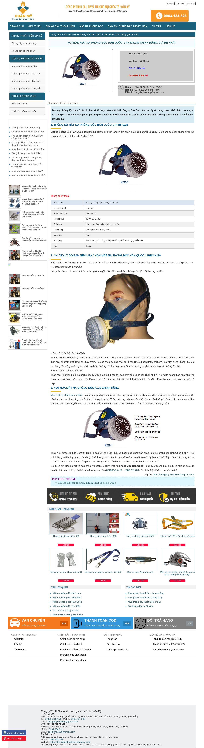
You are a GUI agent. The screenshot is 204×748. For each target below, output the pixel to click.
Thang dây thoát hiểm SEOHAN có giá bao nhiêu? (27, 137)
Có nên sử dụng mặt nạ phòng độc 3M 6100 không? (34, 239)
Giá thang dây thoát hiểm (140, 606)
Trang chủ (17, 26)
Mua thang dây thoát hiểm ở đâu (144, 601)
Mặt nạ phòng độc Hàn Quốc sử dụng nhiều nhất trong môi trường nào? (33, 253)
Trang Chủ (55, 34)
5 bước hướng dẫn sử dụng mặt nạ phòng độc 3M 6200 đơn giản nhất (34, 342)
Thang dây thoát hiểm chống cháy (145, 597)
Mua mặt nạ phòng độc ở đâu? (27, 171)
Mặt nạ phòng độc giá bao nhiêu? (28, 175)
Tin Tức (180, 4)
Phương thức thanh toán (33, 275)
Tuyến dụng (20, 649)
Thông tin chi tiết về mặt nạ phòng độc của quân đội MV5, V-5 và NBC (34, 329)
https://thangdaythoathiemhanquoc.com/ (173, 474)
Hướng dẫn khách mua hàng (25, 127)
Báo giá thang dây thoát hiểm (127, 26)
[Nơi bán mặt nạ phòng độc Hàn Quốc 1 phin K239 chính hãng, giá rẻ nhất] (81, 91)
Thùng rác (111, 639)
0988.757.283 (132, 470)
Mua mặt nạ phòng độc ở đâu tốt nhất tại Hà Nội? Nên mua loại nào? (33, 201)
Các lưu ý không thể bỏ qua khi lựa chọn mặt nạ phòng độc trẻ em (34, 303)
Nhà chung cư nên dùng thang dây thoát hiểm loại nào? (26, 158)
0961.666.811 (56, 729)
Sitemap (191, 4)
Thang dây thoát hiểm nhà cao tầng (146, 593)
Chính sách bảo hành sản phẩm (27, 131)
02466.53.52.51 (114, 470)
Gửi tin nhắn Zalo (15, 733)
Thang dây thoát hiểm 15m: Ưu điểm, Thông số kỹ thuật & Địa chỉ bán (34, 188)
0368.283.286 (56, 739)
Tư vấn (170, 4)
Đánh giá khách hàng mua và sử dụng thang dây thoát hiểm (27, 143)
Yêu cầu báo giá (14, 738)
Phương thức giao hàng (33, 288)
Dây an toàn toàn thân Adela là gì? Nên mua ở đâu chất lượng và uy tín (34, 227)
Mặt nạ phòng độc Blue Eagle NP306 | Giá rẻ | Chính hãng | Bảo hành (32, 316)
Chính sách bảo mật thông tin (75, 649)
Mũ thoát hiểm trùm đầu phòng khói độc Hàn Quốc (87, 482)
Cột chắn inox (113, 644)
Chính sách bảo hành (71, 644)
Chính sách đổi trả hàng (72, 639)
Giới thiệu (34, 26)
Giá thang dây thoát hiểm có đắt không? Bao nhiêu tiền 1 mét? (33, 214)
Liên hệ (170, 26)
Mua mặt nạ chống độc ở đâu (66, 395)
